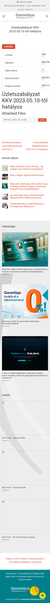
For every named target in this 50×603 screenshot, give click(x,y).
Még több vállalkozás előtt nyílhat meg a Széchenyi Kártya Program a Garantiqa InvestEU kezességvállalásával (29, 186)
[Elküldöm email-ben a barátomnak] (30, 132)
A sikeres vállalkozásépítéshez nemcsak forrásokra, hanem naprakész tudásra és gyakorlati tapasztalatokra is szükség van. (25, 375)
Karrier (24, 558)
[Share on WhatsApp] (15, 132)
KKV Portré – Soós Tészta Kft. (14, 487)
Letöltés (8, 46)
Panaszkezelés (36, 558)
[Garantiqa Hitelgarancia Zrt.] (25, 16)
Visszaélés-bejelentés (19, 562)
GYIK (16, 558)
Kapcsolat (36, 562)
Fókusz (9, 558)
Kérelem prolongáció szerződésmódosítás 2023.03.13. (12, 145)
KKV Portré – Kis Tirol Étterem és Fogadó (18, 537)
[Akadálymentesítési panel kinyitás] (42, 595)
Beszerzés (38, 576)
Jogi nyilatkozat (25, 573)
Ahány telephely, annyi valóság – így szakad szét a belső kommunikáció (26, 167)
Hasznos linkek (25, 580)
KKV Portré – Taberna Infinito (13, 438)
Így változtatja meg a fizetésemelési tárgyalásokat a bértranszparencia (27, 196)
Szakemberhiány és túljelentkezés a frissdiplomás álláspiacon (27, 205)
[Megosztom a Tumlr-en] (34, 132)
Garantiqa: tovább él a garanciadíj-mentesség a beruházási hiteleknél (20, 322)
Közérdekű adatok (25, 576)
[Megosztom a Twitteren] (25, 132)
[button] (3, 16)
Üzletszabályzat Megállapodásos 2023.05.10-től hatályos (37, 145)
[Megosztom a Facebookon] (20, 132)
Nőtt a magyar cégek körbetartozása (27, 175)
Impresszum (11, 573)
